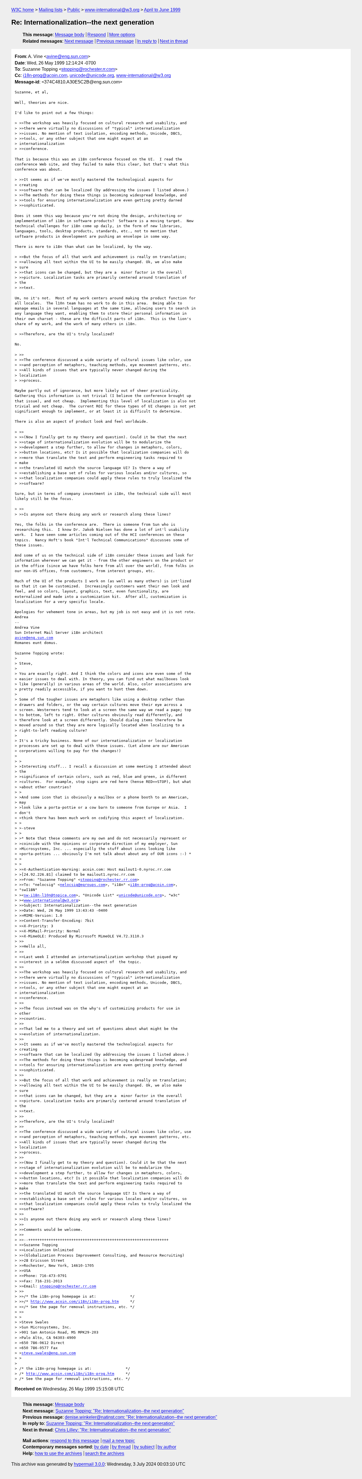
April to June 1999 (162, 9)
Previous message (115, 41)
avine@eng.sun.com (67, 56)
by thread (121, 1446)
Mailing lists (51, 9)
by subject (144, 1446)
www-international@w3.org (112, 9)
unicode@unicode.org (92, 75)
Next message (78, 41)
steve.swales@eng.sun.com (48, 1353)
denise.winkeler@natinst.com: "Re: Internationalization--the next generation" (141, 1417)
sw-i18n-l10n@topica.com (50, 895)
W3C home (22, 9)
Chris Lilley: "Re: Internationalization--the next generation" (113, 1430)
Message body (69, 34)
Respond (96, 34)
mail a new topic (118, 1440)
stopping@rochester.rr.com (88, 69)
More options (122, 34)
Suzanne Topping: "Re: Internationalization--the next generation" (119, 1411)
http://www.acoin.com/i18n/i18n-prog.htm (75, 1301)
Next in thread (174, 41)
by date (101, 1446)
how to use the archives (58, 1453)
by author (167, 1446)
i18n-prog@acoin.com (45, 75)
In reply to (147, 41)
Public (73, 9)
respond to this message (74, 1440)
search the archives (104, 1453)
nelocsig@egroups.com (82, 885)
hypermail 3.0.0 (89, 1464)
